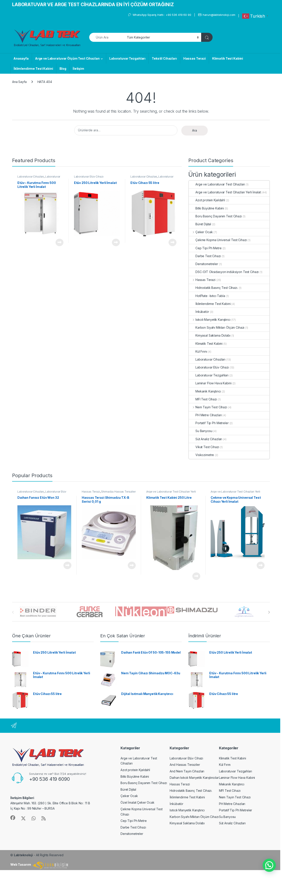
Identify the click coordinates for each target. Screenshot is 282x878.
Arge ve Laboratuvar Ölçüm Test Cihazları (67, 58)
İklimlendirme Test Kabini (33, 68)
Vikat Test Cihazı (207, 447)
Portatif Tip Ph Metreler (212, 423)
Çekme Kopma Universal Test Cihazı (221, 240)
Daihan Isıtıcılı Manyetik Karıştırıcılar (194, 777)
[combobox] (106, 37)
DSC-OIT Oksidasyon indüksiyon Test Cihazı (227, 272)
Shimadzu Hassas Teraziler (118, 491)
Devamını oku (56, 242)
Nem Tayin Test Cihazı (211, 407)
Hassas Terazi (194, 58)
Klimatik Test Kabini (227, 58)
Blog (62, 68)
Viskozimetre (204, 455)
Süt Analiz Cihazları (208, 439)
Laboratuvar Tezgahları (127, 58)
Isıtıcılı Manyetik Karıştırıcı (212, 319)
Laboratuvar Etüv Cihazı (89, 176)
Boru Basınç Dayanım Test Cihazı (218, 216)
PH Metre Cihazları (208, 415)
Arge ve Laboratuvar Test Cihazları (220, 184)
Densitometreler (206, 264)
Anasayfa (21, 58)
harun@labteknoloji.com (219, 14)
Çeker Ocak (204, 232)
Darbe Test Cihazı (208, 256)
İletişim (78, 68)
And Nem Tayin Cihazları (187, 771)
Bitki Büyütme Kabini (209, 208)
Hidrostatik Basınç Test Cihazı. (216, 288)
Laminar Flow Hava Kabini (213, 383)
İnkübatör (202, 311)
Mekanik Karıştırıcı (208, 391)
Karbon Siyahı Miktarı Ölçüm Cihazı (219, 327)
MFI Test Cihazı (206, 399)
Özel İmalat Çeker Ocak (137, 802)
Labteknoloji (23, 855)
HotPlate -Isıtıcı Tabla (210, 296)
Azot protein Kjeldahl (210, 200)
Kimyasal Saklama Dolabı (212, 335)
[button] (269, 865)
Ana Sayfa (19, 82)
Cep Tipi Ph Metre (208, 248)
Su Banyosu (203, 431)
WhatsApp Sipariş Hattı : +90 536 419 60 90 (162, 14)
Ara (194, 130)
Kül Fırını (201, 351)
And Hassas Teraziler (185, 764)
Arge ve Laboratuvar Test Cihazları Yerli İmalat (228, 192)
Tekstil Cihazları (164, 58)
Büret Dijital (203, 224)
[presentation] (269, 612)
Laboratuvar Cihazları (30, 176)
